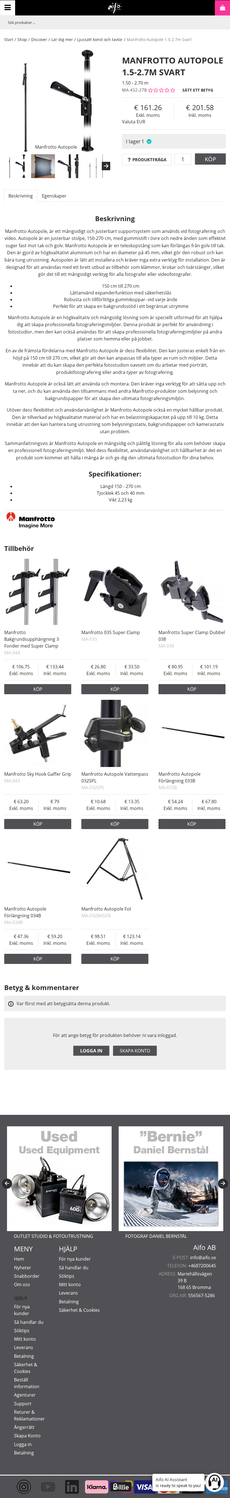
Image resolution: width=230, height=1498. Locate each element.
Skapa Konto (27, 1436)
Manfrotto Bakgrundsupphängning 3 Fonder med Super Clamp (31, 639)
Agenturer (25, 1395)
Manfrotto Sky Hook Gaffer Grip (37, 774)
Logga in (91, 1051)
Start (8, 39)
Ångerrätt (24, 1427)
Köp (210, 159)
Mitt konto (25, 1339)
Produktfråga (149, 159)
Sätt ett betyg (197, 90)
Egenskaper (54, 196)
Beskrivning (20, 196)
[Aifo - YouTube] (43, 1487)
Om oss (22, 1284)
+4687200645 (202, 1266)
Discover (39, 39)
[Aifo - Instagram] (19, 1487)
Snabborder (27, 1276)
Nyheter (22, 1268)
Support (22, 1404)
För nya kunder (75, 1259)
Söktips (21, 1330)
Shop (22, 39)
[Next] (106, 166)
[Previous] (7, 1184)
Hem (19, 1259)
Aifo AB (204, 1247)
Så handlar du (28, 1322)
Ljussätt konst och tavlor (100, 39)
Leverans (23, 1347)
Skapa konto (135, 1051)
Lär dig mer (62, 39)
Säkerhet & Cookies (79, 1310)
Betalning (24, 1356)
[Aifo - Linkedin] (67, 1487)
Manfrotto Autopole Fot (106, 909)
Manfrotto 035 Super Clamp (110, 632)
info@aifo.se (203, 1257)
